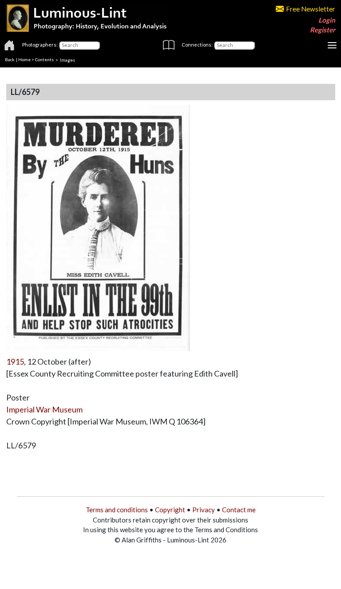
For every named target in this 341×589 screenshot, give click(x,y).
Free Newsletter (310, 9)
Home (24, 59)
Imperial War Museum (44, 409)
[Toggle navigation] (332, 45)
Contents (44, 59)
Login (326, 20)
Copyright (170, 510)
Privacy (203, 510)
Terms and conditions (117, 510)
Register (322, 30)
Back (10, 59)
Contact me (239, 510)
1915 (15, 361)
